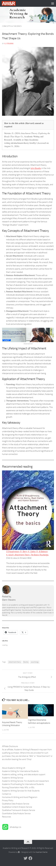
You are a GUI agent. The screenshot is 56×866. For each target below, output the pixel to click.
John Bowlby (36, 168)
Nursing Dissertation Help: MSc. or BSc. (18, 787)
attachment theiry (15, 662)
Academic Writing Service (12, 778)
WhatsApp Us (15, 827)
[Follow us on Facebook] (30, 858)
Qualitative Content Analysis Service (17, 807)
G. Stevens (8, 44)
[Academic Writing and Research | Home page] (11, 3)
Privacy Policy (7, 800)
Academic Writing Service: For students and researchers (25, 781)
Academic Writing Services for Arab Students (21, 791)
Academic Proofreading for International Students (23, 784)
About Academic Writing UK (13, 768)
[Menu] (52, 3)
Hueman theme (41, 852)
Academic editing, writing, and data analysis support (23, 774)
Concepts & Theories (12, 26)
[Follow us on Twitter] (25, 858)
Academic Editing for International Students (20, 771)
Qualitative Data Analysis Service (15, 804)
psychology (35, 662)
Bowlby (25, 662)
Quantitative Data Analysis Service (16, 813)
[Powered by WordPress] (19, 852)
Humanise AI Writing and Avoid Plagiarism (19, 797)
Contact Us (6, 794)
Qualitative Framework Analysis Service (18, 810)
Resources (6, 817)
